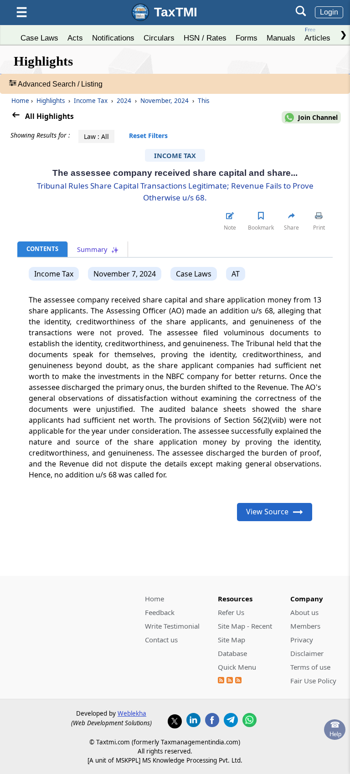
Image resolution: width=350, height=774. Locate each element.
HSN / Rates (205, 38)
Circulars (159, 38)
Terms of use (310, 666)
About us (304, 612)
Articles (317, 34)
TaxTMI (175, 12)
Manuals (281, 38)
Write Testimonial (172, 625)
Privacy (301, 639)
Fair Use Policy (313, 680)
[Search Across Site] (301, 14)
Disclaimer (307, 653)
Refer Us (231, 612)
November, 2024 (164, 101)
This (202, 101)
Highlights (51, 101)
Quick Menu (237, 666)
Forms (246, 38)
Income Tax (90, 101)
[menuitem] (39, 36)
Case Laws (39, 38)
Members (305, 625)
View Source (267, 512)
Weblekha (132, 713)
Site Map (231, 639)
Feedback (160, 612)
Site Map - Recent (245, 625)
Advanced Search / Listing (59, 84)
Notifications (113, 38)
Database (232, 653)
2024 (124, 101)
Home (20, 101)
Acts (75, 38)
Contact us (161, 639)
